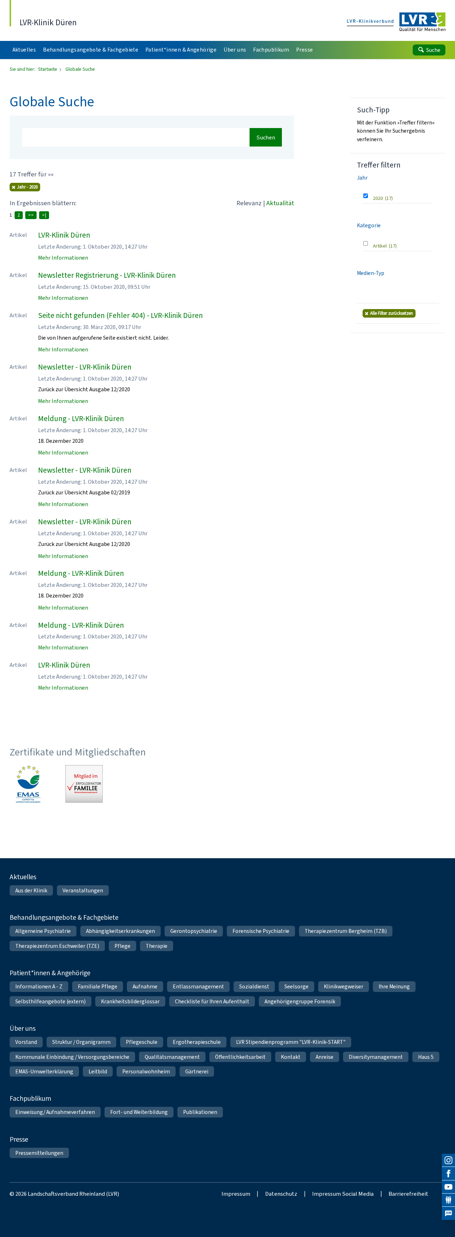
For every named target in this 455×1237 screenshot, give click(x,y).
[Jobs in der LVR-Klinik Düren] (448, 1213)
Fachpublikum (30, 1098)
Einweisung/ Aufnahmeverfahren (55, 1112)
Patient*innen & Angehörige (50, 972)
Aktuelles (23, 876)
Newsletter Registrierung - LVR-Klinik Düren (107, 275)
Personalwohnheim (146, 1071)
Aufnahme (145, 986)
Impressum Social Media (343, 1194)
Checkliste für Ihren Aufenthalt (212, 1001)
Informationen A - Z (39, 986)
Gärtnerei (196, 1071)
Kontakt (290, 1057)
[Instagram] (448, 1160)
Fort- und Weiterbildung (139, 1112)
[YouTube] (448, 1187)
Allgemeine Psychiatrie (43, 931)
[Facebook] (448, 1173)
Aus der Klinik (31, 890)
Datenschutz (281, 1194)
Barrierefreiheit (408, 1194)
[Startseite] (396, 22)
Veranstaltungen (83, 890)
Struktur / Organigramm (81, 1042)
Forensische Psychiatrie (260, 931)
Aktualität (280, 202)
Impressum (235, 1194)
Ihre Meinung (394, 986)
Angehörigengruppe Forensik (299, 1001)
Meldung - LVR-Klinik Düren (81, 419)
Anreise (324, 1057)
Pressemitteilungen (39, 1153)
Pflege (122, 946)
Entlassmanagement (198, 986)
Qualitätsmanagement (172, 1057)
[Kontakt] (448, 1200)
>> (31, 215)
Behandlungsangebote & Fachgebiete (64, 917)
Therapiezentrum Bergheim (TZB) (346, 931)
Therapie (156, 946)
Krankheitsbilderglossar (130, 1001)
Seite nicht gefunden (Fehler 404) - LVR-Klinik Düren (120, 315)
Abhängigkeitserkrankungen (120, 931)
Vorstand (26, 1042)
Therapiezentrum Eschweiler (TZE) (57, 946)
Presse (19, 1139)
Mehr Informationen (63, 257)
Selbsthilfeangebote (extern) (50, 1001)
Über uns (23, 1028)
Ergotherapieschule (197, 1042)
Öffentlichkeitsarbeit (240, 1057)
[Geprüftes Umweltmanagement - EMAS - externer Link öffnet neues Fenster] (28, 784)
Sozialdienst (254, 986)
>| (44, 215)
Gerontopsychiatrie (193, 931)
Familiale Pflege (97, 986)
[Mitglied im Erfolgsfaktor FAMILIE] (84, 784)
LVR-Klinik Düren (64, 235)
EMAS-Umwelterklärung (44, 1071)
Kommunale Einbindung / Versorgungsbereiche (72, 1057)
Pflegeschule (141, 1042)
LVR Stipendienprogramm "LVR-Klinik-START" (291, 1042)
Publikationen (200, 1112)
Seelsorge (296, 986)
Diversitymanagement (376, 1057)
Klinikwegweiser (343, 986)
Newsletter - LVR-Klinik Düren (85, 367)
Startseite (48, 69)
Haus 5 (426, 1057)
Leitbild (98, 1071)
